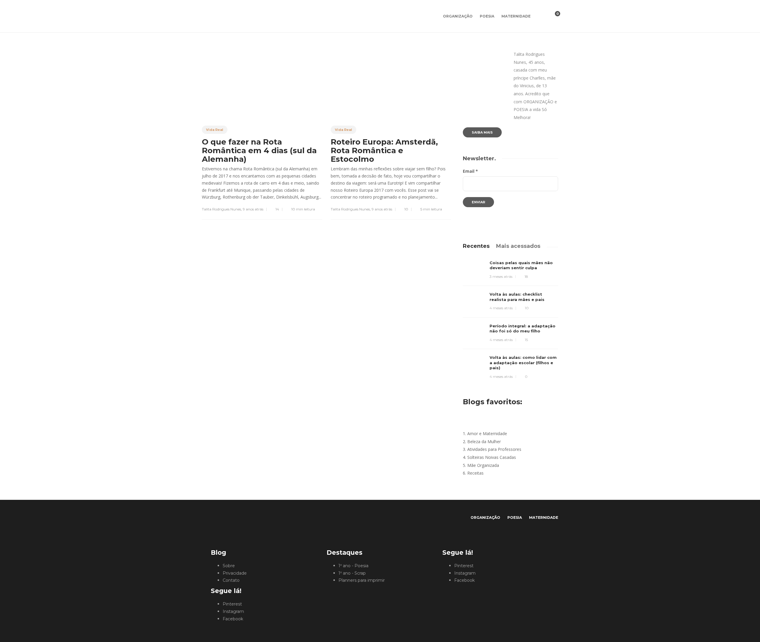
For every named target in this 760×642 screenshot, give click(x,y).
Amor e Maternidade (487, 433)
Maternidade (516, 16)
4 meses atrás (501, 308)
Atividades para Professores (494, 449)
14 (277, 209)
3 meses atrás (501, 276)
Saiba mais (482, 132)
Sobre (229, 565)
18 (526, 276)
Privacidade (235, 573)
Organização (458, 16)
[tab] (476, 246)
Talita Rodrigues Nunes (221, 209)
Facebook (233, 619)
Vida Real (214, 130)
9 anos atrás (253, 209)
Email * (470, 171)
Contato (231, 580)
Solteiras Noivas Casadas (491, 457)
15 (526, 339)
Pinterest (232, 604)
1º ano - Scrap (352, 573)
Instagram (233, 611)
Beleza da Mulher (484, 441)
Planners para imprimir (361, 580)
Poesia (487, 16)
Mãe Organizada (483, 465)
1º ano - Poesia (353, 565)
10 (405, 209)
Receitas (475, 473)
